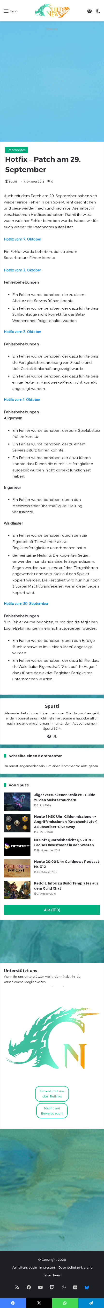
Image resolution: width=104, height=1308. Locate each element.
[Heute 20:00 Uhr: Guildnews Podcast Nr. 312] (17, 868)
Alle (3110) (52, 910)
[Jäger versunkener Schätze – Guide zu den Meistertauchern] (17, 801)
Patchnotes (16, 150)
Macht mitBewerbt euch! (52, 1110)
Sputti (13, 181)
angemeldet (28, 766)
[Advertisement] (52, 84)
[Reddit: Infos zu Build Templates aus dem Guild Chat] (17, 890)
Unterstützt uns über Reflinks (52, 1093)
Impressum (47, 1267)
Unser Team (52, 1275)
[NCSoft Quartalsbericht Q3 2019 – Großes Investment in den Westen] (17, 847)
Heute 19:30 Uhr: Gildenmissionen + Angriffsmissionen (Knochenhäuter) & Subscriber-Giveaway (65, 821)
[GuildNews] (52, 10)
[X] (55, 736)
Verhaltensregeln (24, 1267)
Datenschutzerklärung (76, 1267)
